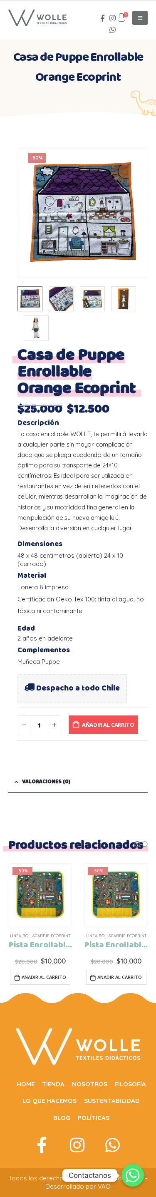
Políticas (93, 1118)
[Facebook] (102, 18)
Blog (61, 1118)
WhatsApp (112, 29)
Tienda (53, 1084)
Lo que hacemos (49, 1101)
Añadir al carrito (108, 724)
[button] (137, 844)
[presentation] (28, 213)
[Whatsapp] (132, 1175)
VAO (104, 1186)
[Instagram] (112, 18)
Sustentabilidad (112, 1101)
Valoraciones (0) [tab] (46, 781)
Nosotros (89, 1084)
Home (26, 1084)
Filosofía (130, 1084)
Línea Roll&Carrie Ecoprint (40, 936)
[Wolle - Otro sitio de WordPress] (37, 18)
